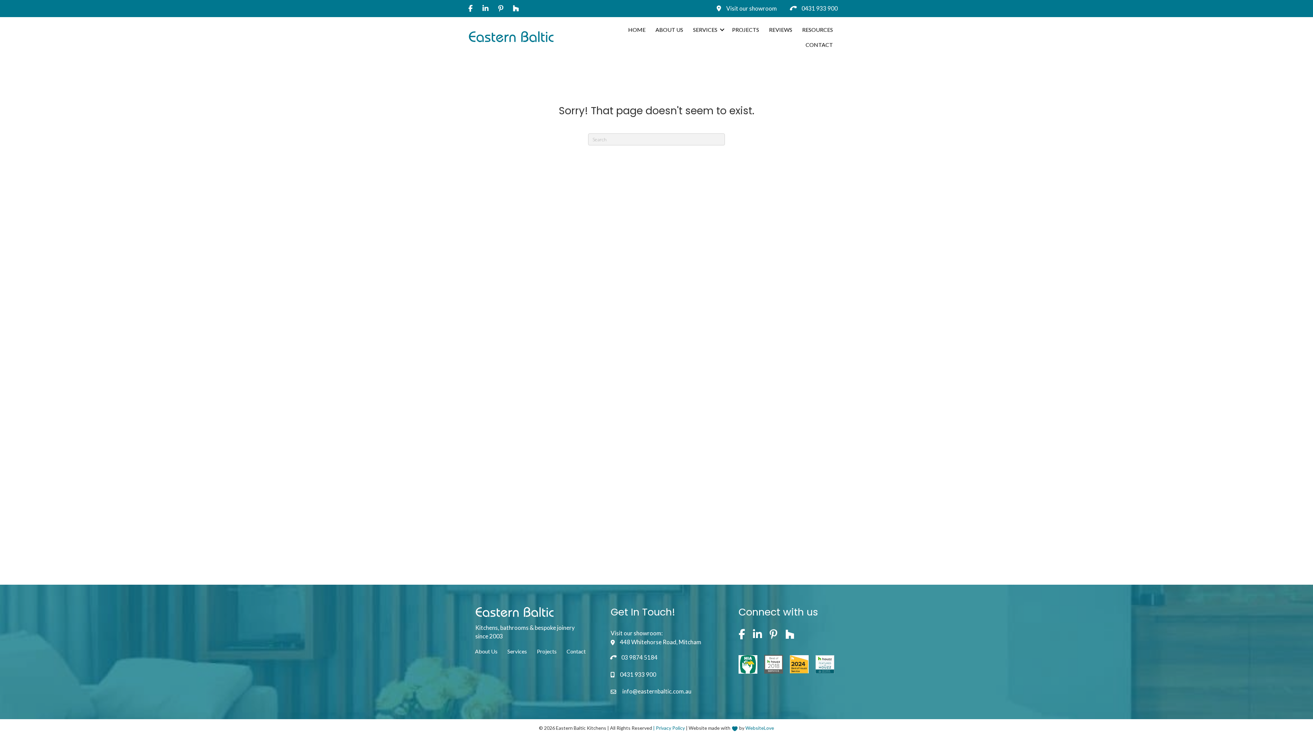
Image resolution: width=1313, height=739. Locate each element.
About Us (669, 29)
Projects (745, 29)
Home (637, 29)
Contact (819, 44)
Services (705, 29)
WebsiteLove (759, 728)
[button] (722, 29)
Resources (817, 29)
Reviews (780, 29)
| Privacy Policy (669, 728)
